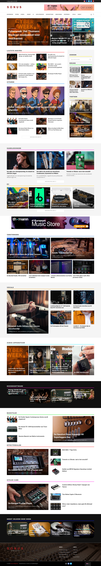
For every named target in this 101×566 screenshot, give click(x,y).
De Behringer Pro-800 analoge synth (80, 110)
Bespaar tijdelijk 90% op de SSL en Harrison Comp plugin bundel (61, 40)
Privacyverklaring (63, 549)
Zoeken (73, 55)
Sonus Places (76, 556)
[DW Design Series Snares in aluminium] (75, 69)
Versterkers (66, 14)
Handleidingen (58, 14)
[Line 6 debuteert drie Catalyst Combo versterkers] (39, 267)
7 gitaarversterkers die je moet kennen (24, 254)
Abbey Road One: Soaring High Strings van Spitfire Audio (38, 399)
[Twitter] (89, 1)
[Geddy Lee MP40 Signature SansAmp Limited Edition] (55, 471)
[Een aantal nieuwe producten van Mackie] (39, 360)
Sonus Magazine (14, 563)
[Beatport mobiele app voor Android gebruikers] (39, 198)
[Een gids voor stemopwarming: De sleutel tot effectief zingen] (41, 57)
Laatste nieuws (14, 50)
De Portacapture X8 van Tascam (59, 326)
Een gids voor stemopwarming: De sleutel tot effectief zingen (56, 56)
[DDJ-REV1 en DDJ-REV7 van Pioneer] (83, 198)
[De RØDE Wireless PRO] (83, 360)
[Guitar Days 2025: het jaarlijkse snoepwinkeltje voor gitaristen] (35, 101)
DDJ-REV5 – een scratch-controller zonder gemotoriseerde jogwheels (55, 65)
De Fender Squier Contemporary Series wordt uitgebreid (26, 120)
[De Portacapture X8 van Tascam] (60, 317)
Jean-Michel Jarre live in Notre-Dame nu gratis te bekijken (82, 534)
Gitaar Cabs (12, 480)
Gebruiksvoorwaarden (64, 552)
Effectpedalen (14, 445)
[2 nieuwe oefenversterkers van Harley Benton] (61, 267)
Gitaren (22, 14)
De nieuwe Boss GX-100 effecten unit (25, 470)
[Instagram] (84, 1)
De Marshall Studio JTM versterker (16, 275)
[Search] (93, 14)
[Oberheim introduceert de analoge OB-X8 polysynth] (81, 131)
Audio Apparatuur (16, 343)
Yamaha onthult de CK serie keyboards (80, 122)
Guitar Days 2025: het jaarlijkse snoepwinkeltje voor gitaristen (61, 27)
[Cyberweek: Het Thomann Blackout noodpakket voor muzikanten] (17, 360)
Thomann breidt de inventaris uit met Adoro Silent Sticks (74, 91)
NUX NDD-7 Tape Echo (69, 450)
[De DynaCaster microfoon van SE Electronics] (83, 297)
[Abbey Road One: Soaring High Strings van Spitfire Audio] (12, 57)
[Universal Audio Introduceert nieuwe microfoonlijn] (27, 312)
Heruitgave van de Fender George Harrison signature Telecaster (55, 120)
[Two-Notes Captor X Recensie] (55, 496)
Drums (73, 63)
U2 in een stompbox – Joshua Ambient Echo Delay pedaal (39, 532)
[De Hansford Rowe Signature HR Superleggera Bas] (73, 429)
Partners (75, 554)
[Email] (91, 1)
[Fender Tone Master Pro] (72, 248)
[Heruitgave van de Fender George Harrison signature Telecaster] (41, 121)
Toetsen (17, 14)
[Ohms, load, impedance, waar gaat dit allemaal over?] (55, 506)
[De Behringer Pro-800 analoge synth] (81, 106)
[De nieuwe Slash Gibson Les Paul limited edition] (12, 130)
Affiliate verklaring (63, 554)
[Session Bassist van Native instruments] (12, 438)
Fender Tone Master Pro (62, 253)
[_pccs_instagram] (93, 1)
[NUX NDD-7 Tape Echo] (55, 452)
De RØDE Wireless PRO (81, 372)
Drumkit (29, 14)
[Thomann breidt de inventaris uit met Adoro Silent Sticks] (75, 84)
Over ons (75, 549)
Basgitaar (12, 413)
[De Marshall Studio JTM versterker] (17, 267)
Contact (79, 14)
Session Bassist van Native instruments (31, 436)
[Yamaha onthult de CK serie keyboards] (81, 118)
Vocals (74, 14)
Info (60, 547)
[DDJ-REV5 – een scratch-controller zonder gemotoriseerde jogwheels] (41, 66)
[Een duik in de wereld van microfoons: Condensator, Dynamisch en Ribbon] (50, 160)
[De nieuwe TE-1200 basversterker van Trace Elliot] (12, 429)
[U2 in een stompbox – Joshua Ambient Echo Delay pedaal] (12, 66)
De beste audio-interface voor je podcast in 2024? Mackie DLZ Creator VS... (26, 75)
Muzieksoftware (49, 14)
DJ (33, 14)
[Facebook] (87, 1)
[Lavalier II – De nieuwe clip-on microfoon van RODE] (83, 317)
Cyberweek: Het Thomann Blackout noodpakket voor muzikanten (24, 35)
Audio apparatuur (40, 14)
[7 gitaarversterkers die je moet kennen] (28, 248)
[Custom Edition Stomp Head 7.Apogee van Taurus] (55, 487)
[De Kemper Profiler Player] (41, 76)
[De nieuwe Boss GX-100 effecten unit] (27, 462)
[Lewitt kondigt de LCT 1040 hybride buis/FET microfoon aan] (60, 297)
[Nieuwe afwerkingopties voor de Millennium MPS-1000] (86, 69)
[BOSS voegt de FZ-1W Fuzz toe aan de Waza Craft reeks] (61, 529)
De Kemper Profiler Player (55, 73)
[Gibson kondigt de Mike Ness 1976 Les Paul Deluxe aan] (41, 130)
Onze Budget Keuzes (64, 556)
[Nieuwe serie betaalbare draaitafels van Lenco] (61, 198)
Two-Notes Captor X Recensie (71, 494)
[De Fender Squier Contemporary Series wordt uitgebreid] (12, 121)
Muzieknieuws (10, 14)
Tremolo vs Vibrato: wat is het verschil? (78, 171)
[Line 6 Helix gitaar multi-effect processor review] (83, 267)
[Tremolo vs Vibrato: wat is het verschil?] (80, 160)
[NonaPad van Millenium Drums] (86, 84)
